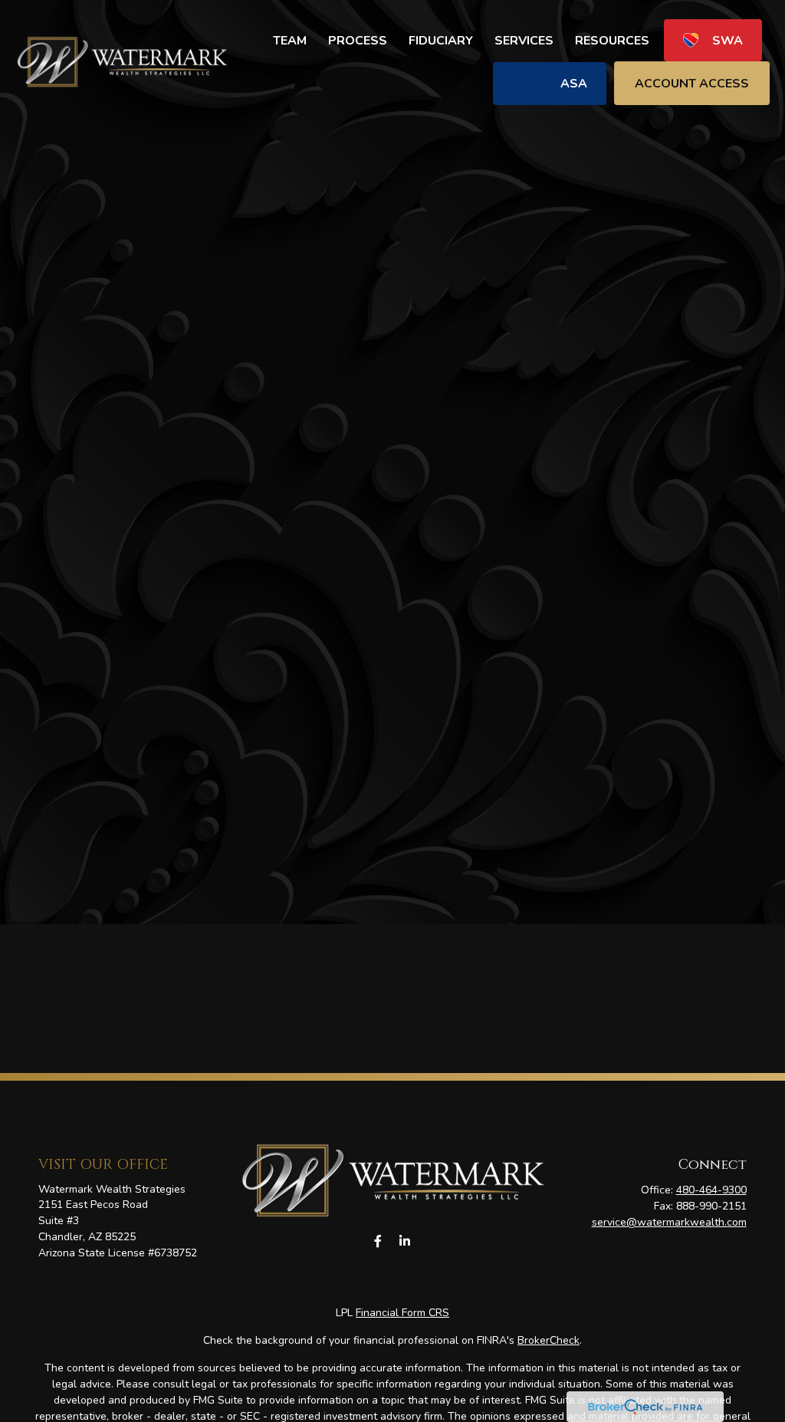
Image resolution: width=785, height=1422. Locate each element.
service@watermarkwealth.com (669, 1222)
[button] (290, 40)
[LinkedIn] (404, 1241)
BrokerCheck (548, 1340)
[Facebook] (377, 1241)
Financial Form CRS (402, 1312)
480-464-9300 (711, 1190)
